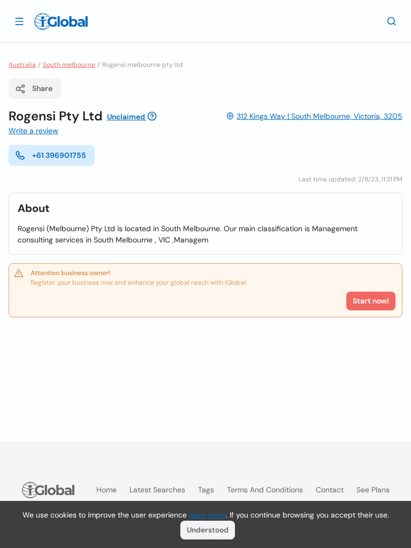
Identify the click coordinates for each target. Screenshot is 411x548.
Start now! (371, 301)
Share (42, 88)
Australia (22, 64)
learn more (207, 515)
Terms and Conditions (265, 489)
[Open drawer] (19, 21)
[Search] (391, 21)
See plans (373, 489)
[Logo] (61, 21)
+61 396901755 (59, 155)
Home (106, 489)
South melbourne (69, 64)
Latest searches (157, 489)
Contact (330, 489)
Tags (206, 489)
